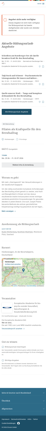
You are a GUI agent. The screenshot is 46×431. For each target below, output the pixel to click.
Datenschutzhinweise (18, 419)
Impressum (5, 419)
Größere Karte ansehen (13, 264)
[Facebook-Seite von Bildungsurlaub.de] (18, 423)
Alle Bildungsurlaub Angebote (16, 112)
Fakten (35, 419)
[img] (23, 272)
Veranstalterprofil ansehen (12, 329)
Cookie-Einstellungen (9, 423)
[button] (23, 270)
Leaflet (15, 286)
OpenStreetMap (31, 286)
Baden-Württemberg (9, 232)
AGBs (29, 419)
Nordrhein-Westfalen (25, 232)
